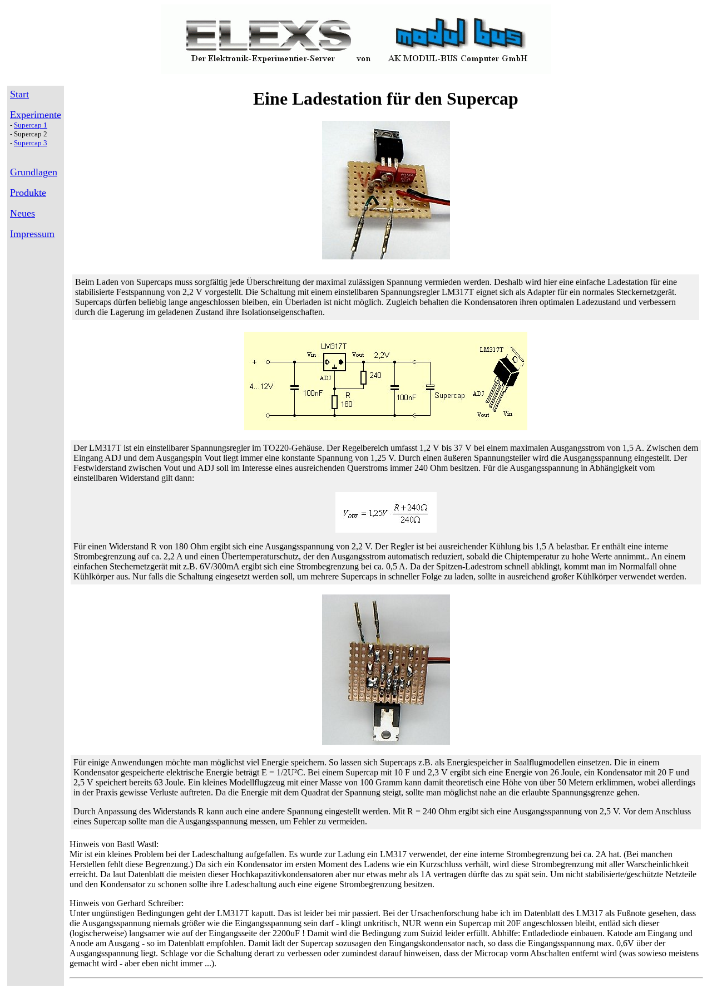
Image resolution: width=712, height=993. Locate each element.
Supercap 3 (30, 143)
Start (19, 94)
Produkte (28, 192)
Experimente (35, 114)
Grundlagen (33, 172)
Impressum (32, 233)
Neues (22, 213)
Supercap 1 (30, 125)
